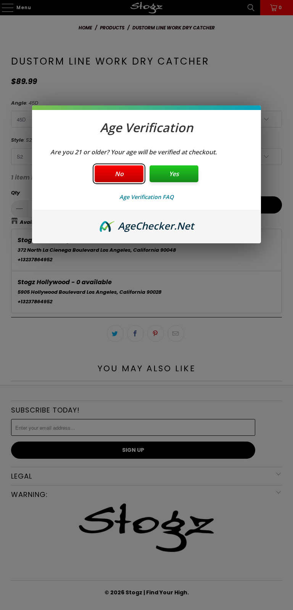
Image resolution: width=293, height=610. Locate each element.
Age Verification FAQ (146, 197)
